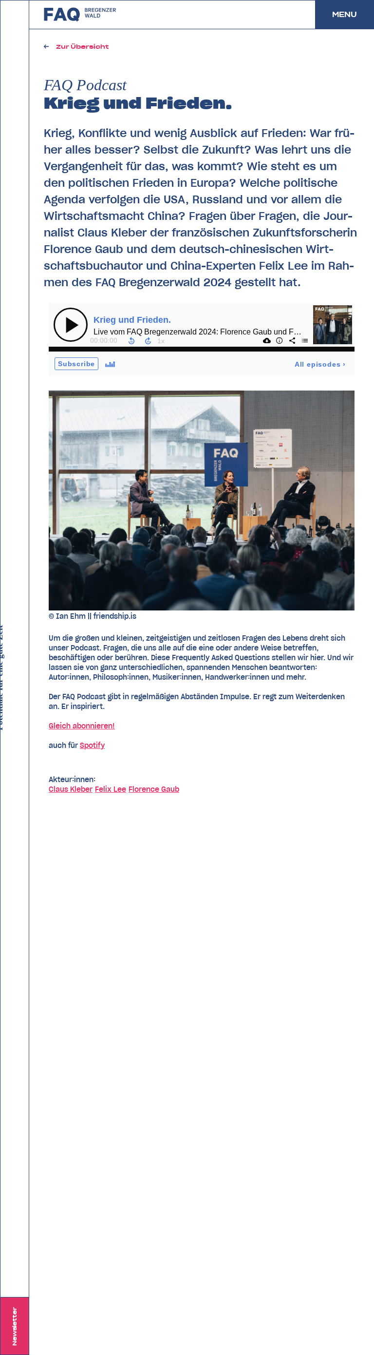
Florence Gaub (154, 789)
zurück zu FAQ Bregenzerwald (80, 14)
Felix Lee (110, 789)
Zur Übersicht (82, 46)
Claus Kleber (71, 789)
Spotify (92, 745)
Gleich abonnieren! (82, 726)
